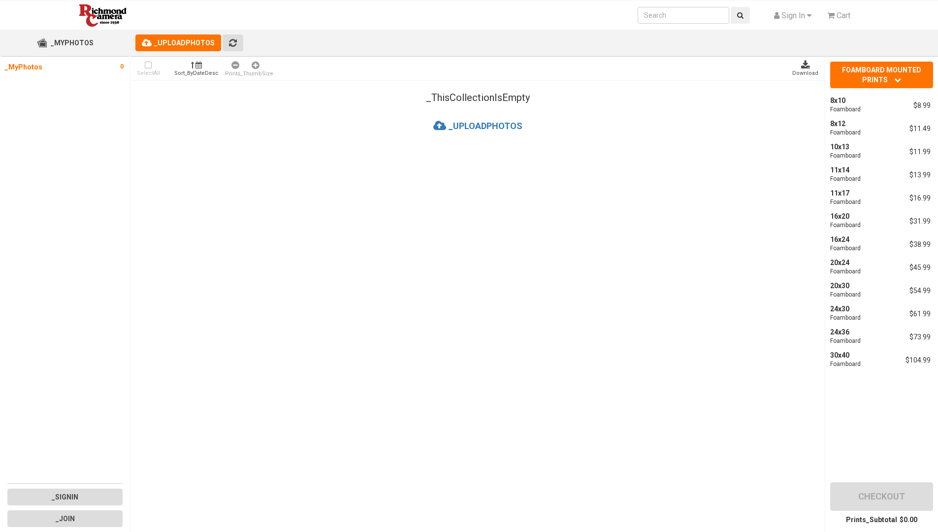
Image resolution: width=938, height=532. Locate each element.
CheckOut (881, 496)
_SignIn (65, 497)
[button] (792, 15)
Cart (842, 15)
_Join (65, 519)
